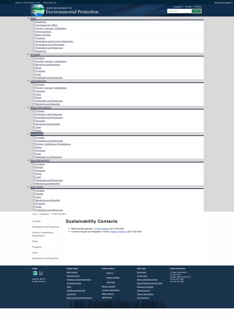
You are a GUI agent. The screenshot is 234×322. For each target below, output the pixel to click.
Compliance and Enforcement (50, 44)
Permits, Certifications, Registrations (53, 144)
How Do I (188, 6)
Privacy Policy (142, 276)
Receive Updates (113, 277)
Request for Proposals (145, 287)
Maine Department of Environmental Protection (64, 10)
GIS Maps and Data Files (76, 290)
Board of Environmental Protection (79, 298)
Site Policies (141, 272)
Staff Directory (107, 297)
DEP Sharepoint (143, 298)
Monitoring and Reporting (48, 64)
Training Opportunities (145, 294)
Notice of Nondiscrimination (147, 279)
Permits (39, 167)
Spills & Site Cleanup (40, 107)
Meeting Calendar (108, 286)
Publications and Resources (49, 47)
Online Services (29, 2)
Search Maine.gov (49, 2)
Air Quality (35, 54)
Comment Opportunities (110, 290)
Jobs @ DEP (71, 294)
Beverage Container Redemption (79, 279)
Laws (38, 74)
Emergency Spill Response (49, 114)
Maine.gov (7, 2)
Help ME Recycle (73, 276)
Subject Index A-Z (143, 290)
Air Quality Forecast (74, 283)
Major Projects (72, 272)
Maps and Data (43, 34)
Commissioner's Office (46, 25)
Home (34, 214)
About (33, 18)
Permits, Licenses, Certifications (51, 28)
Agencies (18, 2)
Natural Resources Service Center (149, 283)
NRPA (69, 287)
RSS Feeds (111, 282)
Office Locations (108, 294)
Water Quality (36, 186)
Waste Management (39, 160)
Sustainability (36, 133)
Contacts (40, 58)
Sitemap (198, 6)
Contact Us (177, 6)
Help (38, 2)
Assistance (41, 21)
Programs (40, 38)
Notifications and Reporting (49, 157)
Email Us (110, 273)
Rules (38, 67)
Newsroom (41, 51)
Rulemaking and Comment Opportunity (54, 41)
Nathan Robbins (118, 231)
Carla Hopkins (102, 228)
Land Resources (38, 80)
